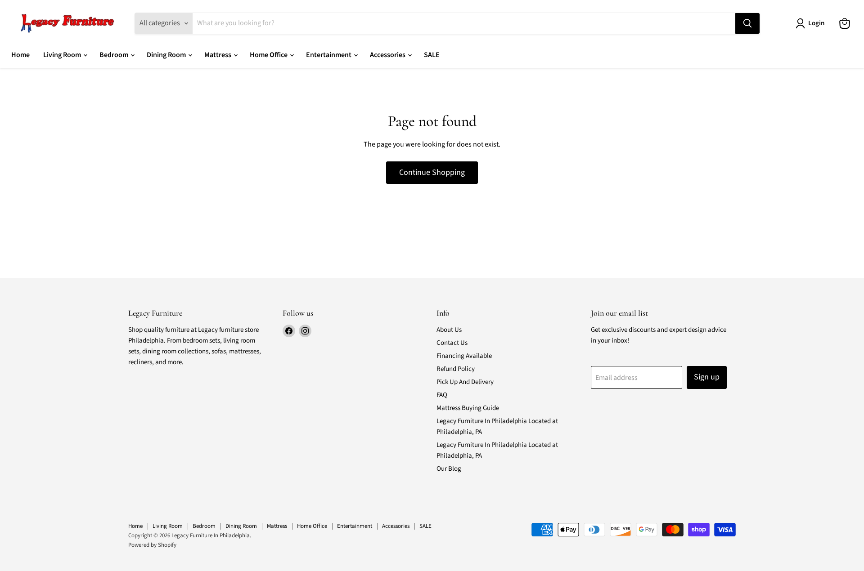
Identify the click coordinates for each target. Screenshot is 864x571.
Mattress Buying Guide (467, 408)
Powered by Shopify (152, 545)
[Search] (747, 23)
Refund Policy (455, 369)
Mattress (218, 55)
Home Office (269, 55)
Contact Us (452, 343)
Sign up (707, 377)
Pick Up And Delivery (465, 382)
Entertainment (329, 55)
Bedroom (114, 55)
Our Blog (448, 468)
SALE (432, 55)
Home (20, 55)
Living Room (62, 55)
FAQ (441, 395)
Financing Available (464, 356)
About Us (449, 330)
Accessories (388, 55)
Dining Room (167, 55)
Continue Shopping (432, 172)
